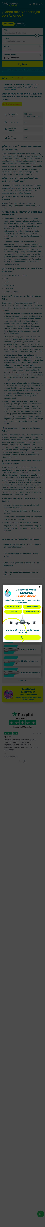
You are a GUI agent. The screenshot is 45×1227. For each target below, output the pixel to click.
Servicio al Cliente (32, 611)
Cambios (13, 611)
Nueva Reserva (13, 607)
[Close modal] (40, 587)
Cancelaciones (32, 607)
